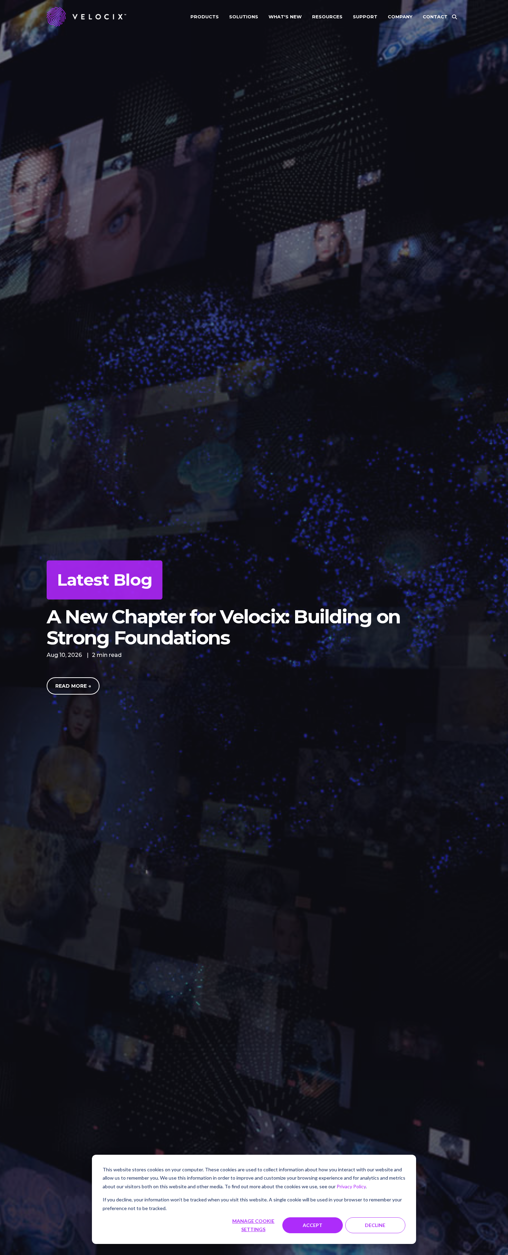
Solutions (243, 16)
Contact (435, 16)
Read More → (73, 686)
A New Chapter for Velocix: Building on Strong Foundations (223, 627)
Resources (327, 16)
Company (400, 16)
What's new (285, 16)
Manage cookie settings (253, 1225)
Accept (312, 1225)
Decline (375, 1225)
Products (204, 16)
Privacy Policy (351, 1186)
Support (365, 16)
